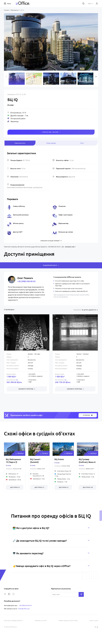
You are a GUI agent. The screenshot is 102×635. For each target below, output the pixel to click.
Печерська (12, 477)
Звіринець (14, 121)
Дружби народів (16, 115)
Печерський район (17, 118)
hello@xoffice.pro (24, 608)
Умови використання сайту (68, 620)
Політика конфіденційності (13, 620)
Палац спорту (61, 479)
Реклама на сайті (41, 620)
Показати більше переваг (50, 240)
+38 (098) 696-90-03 (26, 281)
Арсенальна (12, 480)
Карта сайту (94, 620)
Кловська (60, 482)
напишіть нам (70, 246)
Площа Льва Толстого (64, 474)
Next (95, 77)
